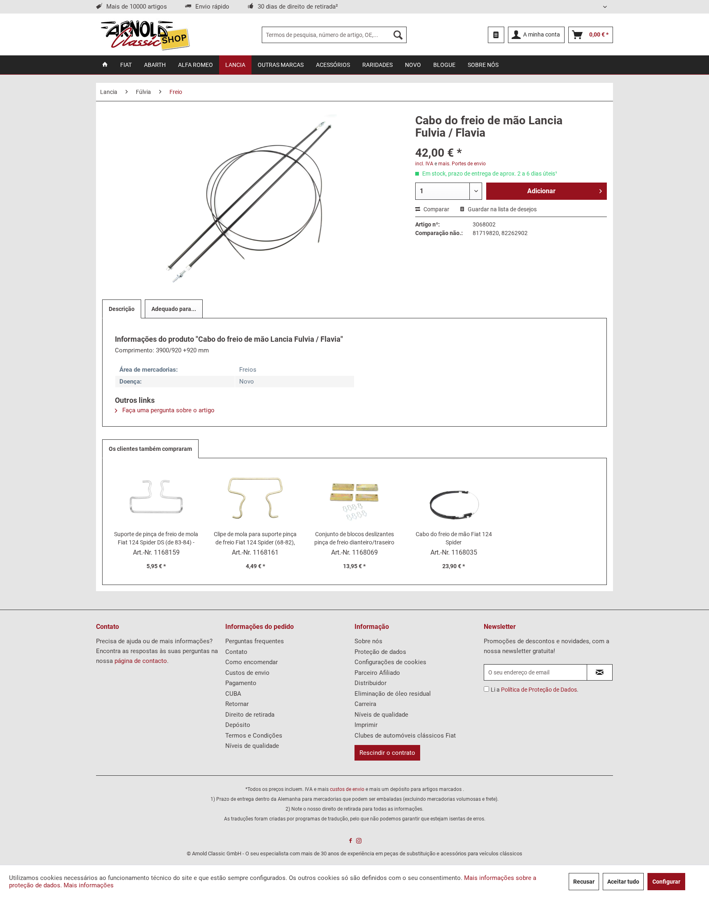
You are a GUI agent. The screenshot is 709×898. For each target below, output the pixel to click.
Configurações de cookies (390, 662)
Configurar (666, 881)
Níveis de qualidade (252, 745)
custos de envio (347, 789)
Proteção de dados (380, 652)
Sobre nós (368, 641)
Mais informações (89, 885)
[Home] (105, 64)
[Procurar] (398, 35)
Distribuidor (370, 683)
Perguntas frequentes (254, 641)
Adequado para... (173, 309)
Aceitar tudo (623, 881)
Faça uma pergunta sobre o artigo (168, 410)
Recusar (584, 881)
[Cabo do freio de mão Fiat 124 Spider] (453, 497)
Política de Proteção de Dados (539, 689)
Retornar (237, 704)
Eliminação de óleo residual (392, 693)
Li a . (535, 689)
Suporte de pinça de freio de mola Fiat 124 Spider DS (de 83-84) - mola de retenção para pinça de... (156, 538)
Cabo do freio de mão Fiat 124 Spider (454, 538)
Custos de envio (247, 672)
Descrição (122, 309)
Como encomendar (251, 662)
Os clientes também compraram (150, 449)
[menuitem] (334, 35)
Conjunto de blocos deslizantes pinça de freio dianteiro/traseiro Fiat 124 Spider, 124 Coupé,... (354, 538)
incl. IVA (424, 164)
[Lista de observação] (496, 35)
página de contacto (140, 661)
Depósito (237, 725)
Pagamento (240, 683)
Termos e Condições (253, 735)
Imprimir (365, 725)
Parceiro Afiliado (377, 672)
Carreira (365, 704)
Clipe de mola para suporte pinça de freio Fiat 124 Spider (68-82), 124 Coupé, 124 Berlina (255, 538)
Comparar (435, 209)
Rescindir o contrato (387, 752)
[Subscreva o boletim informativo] (600, 672)
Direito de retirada (249, 714)
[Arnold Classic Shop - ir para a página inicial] (145, 34)
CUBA (233, 693)
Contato (236, 652)
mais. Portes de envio (462, 164)
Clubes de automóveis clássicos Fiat (405, 735)
